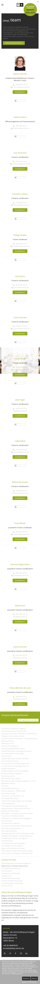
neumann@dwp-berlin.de (20, 493)
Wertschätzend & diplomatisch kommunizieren (17, 851)
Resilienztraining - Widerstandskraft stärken (15, 808)
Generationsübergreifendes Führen (13, 748)
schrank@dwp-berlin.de (21, 87)
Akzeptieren (26, 978)
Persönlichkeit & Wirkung (9, 788)
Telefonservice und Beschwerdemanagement (16, 818)
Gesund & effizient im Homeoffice (12, 753)
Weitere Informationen (29, 982)
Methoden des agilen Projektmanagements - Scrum (18, 781)
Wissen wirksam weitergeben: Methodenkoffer (17, 853)
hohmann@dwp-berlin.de (21, 164)
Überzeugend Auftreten (9, 831)
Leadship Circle (6, 876)
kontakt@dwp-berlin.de (13, 948)
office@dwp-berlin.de (21, 575)
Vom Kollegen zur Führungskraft (12, 846)
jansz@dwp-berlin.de (21, 287)
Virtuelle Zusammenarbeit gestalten (13, 843)
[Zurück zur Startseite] (20, 5)
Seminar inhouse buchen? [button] (13, 43)
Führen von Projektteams (9, 746)
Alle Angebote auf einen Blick (28, 720)
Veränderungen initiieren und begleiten (14, 838)
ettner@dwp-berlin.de (21, 370)
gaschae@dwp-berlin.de (21, 329)
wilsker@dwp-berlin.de (21, 534)
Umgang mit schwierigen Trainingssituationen (16, 836)
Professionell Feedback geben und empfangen (16, 801)
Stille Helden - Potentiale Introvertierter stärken (17, 813)
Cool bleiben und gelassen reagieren (13, 729)
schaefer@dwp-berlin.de (21, 246)
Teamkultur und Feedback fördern (12, 816)
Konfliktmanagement (8, 768)
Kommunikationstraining (9, 761)
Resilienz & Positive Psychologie (12, 881)
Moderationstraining (8, 783)
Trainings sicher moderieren (10, 823)
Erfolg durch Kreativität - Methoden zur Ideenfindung (19, 733)
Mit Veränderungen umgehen (11, 778)
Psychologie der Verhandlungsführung (14, 806)
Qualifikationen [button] (20, 92)
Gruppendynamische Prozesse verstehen (15, 758)
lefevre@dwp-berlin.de (21, 205)
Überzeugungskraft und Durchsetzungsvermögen (17, 833)
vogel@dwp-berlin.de (20, 411)
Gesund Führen (6, 756)
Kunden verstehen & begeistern (11, 773)
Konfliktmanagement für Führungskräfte (14, 771)
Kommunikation (6, 871)
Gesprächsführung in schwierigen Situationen (16, 751)
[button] (2, 5)
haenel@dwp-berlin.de (21, 452)
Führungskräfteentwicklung (10, 868)
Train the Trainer (7, 821)
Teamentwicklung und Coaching (12, 883)
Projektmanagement (8, 803)
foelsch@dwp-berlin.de (21, 128)
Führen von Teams (7, 743)
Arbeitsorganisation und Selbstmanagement (16, 863)
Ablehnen (34, 978)
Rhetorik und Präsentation (10, 811)
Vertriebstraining (7, 841)
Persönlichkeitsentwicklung (10, 878)
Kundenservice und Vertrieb (10, 873)
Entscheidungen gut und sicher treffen (14, 731)
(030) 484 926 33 (21, 85)
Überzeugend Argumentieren (11, 828)
